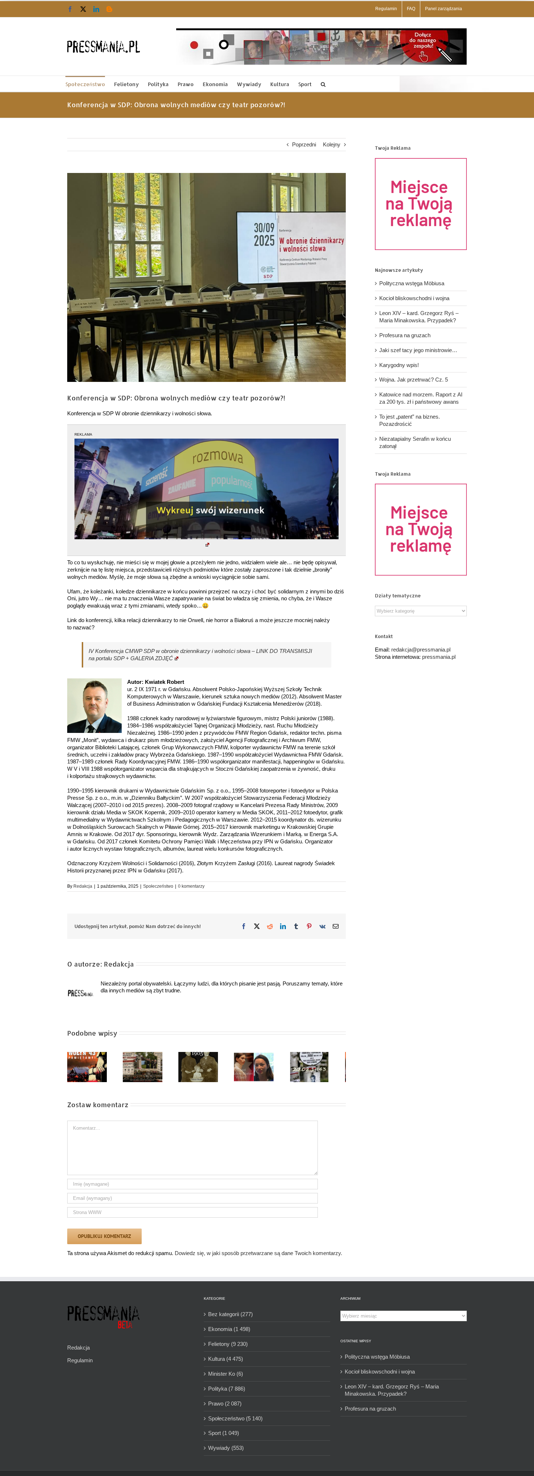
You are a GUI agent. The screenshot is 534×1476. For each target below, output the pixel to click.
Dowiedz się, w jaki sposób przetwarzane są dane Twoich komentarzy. (258, 1256)
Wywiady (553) (226, 1451)
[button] (323, 84)
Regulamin (80, 1363)
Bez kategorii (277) (230, 1317)
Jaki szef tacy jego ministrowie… (418, 350)
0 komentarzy (191, 886)
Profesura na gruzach (404, 335)
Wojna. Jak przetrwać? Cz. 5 (413, 379)
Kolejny (331, 144)
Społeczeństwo (158, 886)
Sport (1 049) (223, 1436)
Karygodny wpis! (399, 365)
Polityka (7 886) (226, 1391)
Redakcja (82, 886)
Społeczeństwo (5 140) (235, 1421)
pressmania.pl (439, 657)
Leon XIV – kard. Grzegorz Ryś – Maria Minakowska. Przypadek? (392, 1393)
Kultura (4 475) (225, 1362)
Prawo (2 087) (225, 1406)
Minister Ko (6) (225, 1377)
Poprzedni (304, 144)
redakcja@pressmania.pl (420, 649)
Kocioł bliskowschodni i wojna (414, 298)
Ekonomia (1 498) (229, 1332)
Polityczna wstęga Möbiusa (411, 283)
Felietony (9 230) (228, 1347)
